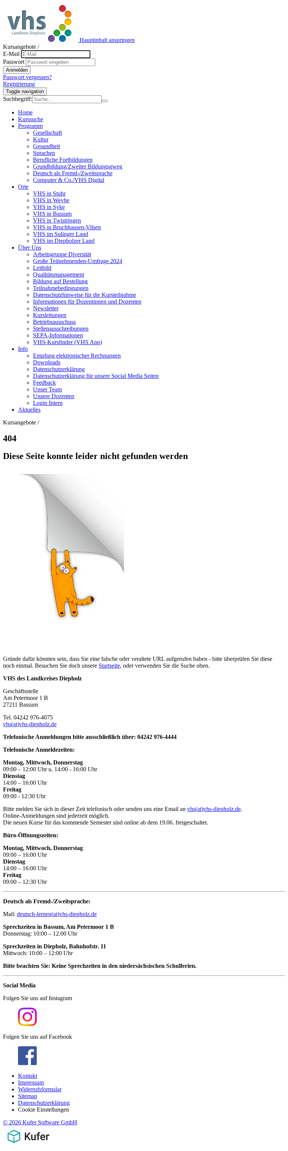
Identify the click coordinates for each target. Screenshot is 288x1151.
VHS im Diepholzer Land (63, 241)
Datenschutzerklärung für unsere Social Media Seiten (96, 376)
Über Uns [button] (29, 247)
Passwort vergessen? (27, 77)
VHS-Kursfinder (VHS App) (67, 342)
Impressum (31, 1082)
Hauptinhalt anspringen (107, 40)
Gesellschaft (47, 132)
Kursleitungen (49, 315)
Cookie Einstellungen (43, 1109)
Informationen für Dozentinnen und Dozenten (87, 301)
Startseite (109, 665)
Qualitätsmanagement (58, 274)
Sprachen (44, 153)
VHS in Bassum (52, 214)
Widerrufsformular (40, 1089)
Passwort (13, 62)
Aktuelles (29, 409)
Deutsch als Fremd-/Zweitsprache (72, 173)
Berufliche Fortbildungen (63, 159)
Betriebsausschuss (54, 322)
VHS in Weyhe (51, 200)
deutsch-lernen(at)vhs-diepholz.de (57, 914)
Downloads (46, 362)
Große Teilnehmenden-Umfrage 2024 (77, 261)
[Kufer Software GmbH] (28, 1144)
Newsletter (45, 308)
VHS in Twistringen (57, 220)
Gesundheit (46, 146)
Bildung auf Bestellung (60, 281)
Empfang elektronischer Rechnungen (77, 355)
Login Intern (48, 403)
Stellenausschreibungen (60, 328)
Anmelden (17, 70)
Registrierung (19, 84)
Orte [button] (23, 187)
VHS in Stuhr (49, 193)
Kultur (40, 139)
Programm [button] (30, 126)
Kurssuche (30, 119)
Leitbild (42, 268)
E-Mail (11, 54)
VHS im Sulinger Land (60, 234)
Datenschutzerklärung (59, 369)
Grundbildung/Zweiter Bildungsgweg (77, 166)
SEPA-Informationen (58, 335)
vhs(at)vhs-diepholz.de (30, 724)
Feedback (44, 382)
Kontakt (27, 1076)
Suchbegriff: (17, 99)
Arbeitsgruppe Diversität (62, 254)
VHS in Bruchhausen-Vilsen (67, 227)
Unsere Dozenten (53, 396)
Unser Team (47, 389)
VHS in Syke (49, 207)
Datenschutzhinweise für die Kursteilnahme (84, 295)
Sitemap (27, 1096)
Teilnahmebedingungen (60, 288)
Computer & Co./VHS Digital (68, 180)
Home (25, 112)
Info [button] (23, 349)
